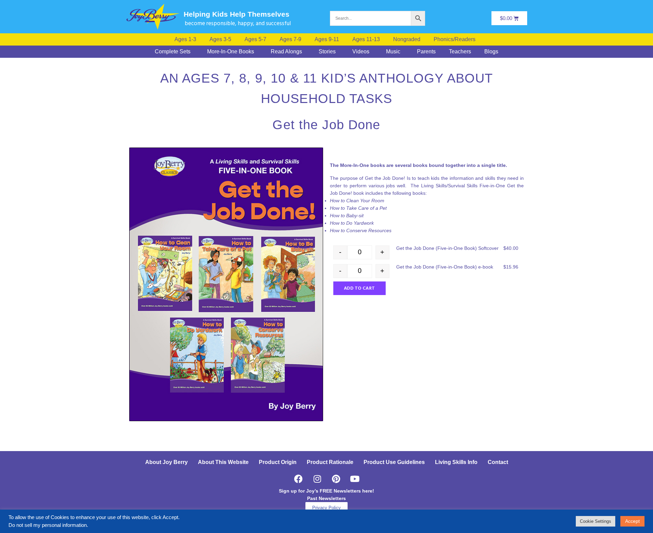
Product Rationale (330, 462)
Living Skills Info (456, 462)
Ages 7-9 (290, 39)
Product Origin (278, 462)
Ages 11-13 (366, 39)
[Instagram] (317, 478)
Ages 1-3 (185, 39)
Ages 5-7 (255, 39)
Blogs (491, 51)
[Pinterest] (336, 478)
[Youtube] (354, 478)
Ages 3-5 (220, 39)
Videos (360, 51)
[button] (456, 39)
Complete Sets (172, 51)
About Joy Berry (166, 462)
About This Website (223, 462)
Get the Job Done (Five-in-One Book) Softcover (447, 248)
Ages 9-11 (327, 39)
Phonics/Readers (454, 39)
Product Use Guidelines (394, 462)
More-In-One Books (230, 51)
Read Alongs (286, 51)
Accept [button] (632, 521)
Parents (426, 51)
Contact (498, 462)
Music (393, 51)
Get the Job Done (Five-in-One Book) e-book (444, 267)
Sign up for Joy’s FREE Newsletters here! (326, 491)
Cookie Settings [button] (595, 521)
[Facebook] (298, 478)
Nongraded (406, 39)
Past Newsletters (326, 498)
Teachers (460, 51)
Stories (327, 51)
